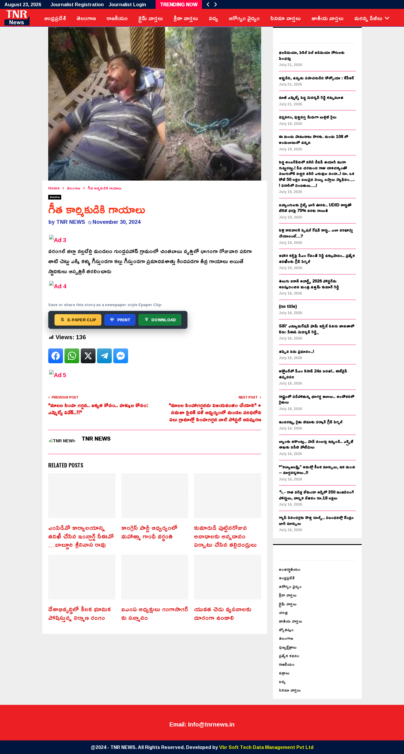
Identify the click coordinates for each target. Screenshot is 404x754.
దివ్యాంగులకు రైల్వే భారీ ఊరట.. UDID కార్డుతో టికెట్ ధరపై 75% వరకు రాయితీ (315, 208)
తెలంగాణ (86, 17)
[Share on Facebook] (55, 355)
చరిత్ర (283, 612)
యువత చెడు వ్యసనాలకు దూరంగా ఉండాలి (222, 613)
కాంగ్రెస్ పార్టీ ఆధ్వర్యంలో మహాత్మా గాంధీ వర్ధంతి (149, 531)
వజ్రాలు (284, 673)
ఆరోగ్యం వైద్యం (244, 17)
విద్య (213, 17)
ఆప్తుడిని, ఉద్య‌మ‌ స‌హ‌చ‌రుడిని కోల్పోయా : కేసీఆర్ (316, 78)
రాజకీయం (117, 17)
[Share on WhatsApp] (71, 355)
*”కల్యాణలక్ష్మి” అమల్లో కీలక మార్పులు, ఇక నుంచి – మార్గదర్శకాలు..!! (317, 470)
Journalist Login (127, 4)
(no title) (288, 306)
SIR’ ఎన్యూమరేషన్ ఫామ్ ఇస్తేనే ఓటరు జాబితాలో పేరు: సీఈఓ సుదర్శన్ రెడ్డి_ (316, 329)
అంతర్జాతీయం (289, 569)
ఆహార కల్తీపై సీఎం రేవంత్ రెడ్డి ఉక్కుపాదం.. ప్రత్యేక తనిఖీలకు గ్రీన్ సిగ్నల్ (317, 258)
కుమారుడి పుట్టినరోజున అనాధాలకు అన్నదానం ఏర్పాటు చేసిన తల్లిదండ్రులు (225, 536)
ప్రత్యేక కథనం (289, 656)
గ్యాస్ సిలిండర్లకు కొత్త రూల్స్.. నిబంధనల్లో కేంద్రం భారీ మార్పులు (316, 520)
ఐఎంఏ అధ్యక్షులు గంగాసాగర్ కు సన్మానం (154, 613)
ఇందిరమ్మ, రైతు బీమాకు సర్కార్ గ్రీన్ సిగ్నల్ (310, 422)
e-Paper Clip (81, 319)
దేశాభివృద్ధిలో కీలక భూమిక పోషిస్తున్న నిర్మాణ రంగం (79, 613)
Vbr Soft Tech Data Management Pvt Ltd (266, 747)
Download (163, 319)
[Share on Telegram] (104, 355)
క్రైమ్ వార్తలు (150, 17)
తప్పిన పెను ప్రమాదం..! (296, 351)
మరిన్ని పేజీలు (368, 17)
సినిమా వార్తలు (285, 17)
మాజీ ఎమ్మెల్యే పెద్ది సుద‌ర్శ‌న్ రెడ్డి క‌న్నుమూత (311, 97)
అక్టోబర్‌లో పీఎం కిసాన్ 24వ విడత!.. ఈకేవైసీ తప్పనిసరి (313, 374)
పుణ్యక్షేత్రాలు (288, 647)
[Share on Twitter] (88, 355)
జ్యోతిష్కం (286, 630)
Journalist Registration (77, 4)
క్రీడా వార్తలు (186, 17)
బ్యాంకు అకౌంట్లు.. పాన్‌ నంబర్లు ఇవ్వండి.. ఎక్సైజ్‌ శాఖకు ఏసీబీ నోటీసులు (316, 444)
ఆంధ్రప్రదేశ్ (55, 17)
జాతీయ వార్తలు (327, 17)
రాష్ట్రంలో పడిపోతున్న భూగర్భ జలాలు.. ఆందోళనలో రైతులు (316, 399)
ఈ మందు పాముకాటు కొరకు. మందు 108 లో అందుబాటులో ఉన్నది (313, 139)
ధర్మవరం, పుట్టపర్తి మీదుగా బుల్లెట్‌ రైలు (308, 117)
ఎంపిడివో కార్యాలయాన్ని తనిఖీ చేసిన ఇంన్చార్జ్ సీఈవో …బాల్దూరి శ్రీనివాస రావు (81, 536)
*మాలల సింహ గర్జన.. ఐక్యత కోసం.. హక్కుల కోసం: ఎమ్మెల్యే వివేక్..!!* (98, 408)
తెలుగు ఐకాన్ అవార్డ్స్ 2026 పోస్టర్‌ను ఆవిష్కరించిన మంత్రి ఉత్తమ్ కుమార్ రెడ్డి (309, 284)
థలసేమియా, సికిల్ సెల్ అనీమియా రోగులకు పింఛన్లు (312, 55)
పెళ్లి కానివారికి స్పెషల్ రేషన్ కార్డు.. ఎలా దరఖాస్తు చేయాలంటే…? (316, 233)
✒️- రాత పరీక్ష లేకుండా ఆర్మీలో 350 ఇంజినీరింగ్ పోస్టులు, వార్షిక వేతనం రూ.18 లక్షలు (316, 495)
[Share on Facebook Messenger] (120, 355)
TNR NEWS (70, 222)
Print (124, 319)
